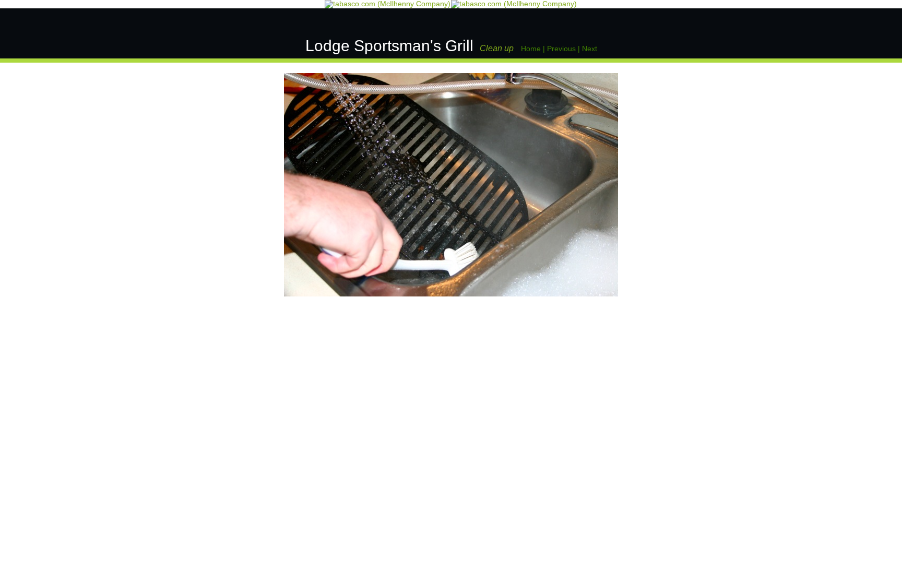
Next (589, 49)
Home (531, 49)
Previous (561, 49)
